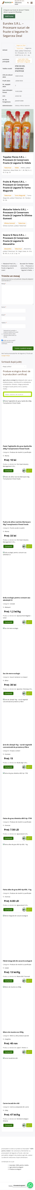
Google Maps (5, 355)
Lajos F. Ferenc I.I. (22, 1048)
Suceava (7, 754)
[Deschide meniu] (32, 3)
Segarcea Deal (21, 45)
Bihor (6, 680)
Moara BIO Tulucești (23, 976)
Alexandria (7, 249)
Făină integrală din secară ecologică (17, 961)
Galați (7, 968)
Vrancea (7, 825)
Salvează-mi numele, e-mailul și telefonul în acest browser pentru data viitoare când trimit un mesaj (11, 334)
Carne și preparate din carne (19, 1107)
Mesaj (3, 283)
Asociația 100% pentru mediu (19, 1165)
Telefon (4, 323)
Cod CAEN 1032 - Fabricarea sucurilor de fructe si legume (23, 60)
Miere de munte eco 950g (13, 1032)
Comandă (8, 471)
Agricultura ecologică (10, 380)
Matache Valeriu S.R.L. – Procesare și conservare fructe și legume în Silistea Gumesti (17, 214)
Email (3, 315)
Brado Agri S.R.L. (22, 763)
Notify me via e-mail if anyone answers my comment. (8, 342)
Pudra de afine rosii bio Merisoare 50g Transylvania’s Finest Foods (17, 523)
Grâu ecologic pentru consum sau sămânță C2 (16, 599)
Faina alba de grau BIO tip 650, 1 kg (17, 889)
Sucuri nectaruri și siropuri (19, 677)
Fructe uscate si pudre (17, 528)
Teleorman (19, 48)
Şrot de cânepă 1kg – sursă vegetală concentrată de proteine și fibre (17, 746)
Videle (17, 168)
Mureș (7, 456)
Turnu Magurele (20, 195)
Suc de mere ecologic (11, 673)
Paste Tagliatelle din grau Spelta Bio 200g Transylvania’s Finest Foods (17, 447)
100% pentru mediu (18, 3)
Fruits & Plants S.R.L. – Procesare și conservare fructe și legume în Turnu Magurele (17, 186)
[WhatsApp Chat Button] (30, 1185)
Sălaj (6, 1110)
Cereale (12, 604)
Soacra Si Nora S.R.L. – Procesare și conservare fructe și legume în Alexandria (16, 239)
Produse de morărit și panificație (20, 452)
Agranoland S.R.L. (22, 834)
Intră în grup (9, 16)
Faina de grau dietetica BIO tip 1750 (17, 818)
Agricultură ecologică (16, 1167)
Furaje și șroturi (15, 751)
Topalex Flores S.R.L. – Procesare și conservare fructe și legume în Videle (17, 159)
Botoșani (8, 607)
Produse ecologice (15, 1169)
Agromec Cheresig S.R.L (24, 689)
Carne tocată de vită (11, 1103)
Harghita (8, 1039)
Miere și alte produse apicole (19, 1036)
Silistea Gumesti (9, 223)
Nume (3, 307)
